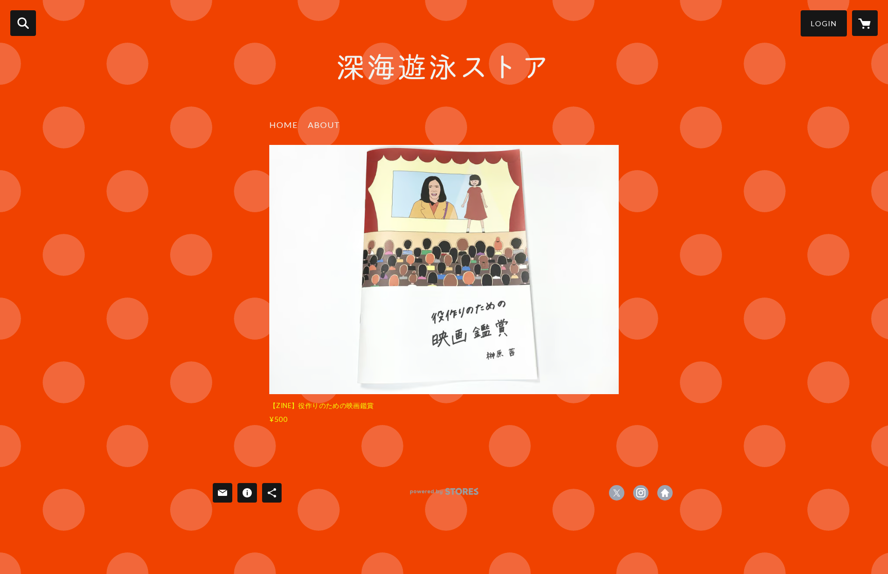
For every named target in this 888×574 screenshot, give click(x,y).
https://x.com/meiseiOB (616, 493)
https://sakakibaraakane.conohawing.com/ (665, 493)
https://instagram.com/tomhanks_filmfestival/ (641, 493)
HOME (283, 124)
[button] (824, 23)
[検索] (23, 23)
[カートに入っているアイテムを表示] (865, 23)
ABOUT (324, 124)
